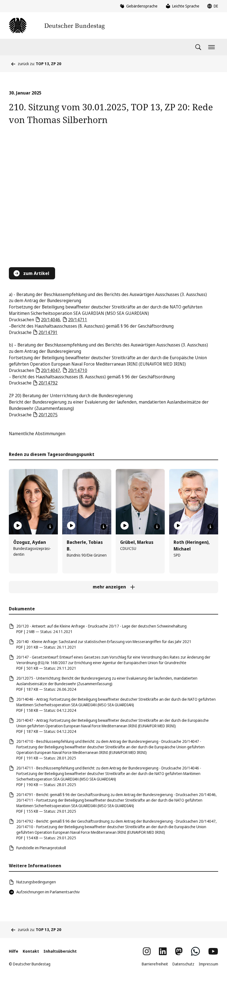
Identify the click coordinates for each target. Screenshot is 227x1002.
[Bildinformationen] (50, 526)
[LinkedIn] (163, 951)
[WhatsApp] (195, 951)
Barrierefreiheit (155, 964)
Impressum (208, 964)
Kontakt (31, 951)
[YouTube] (213, 951)
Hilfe (13, 951)
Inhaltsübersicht (60, 951)
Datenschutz (183, 964)
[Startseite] (57, 25)
